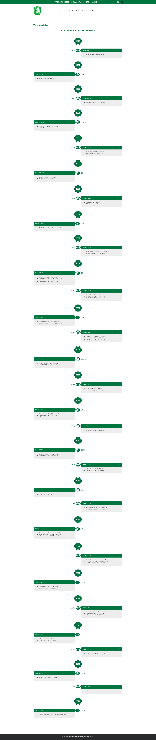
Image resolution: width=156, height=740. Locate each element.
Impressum (72, 738)
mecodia (92, 736)
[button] (120, 10)
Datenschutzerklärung (81, 738)
